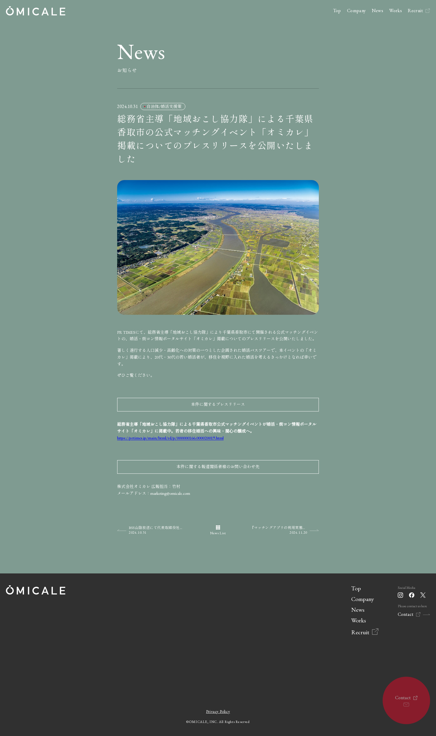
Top (337, 10)
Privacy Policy (218, 711)
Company (356, 10)
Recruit (415, 10)
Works (395, 10)
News (378, 10)
